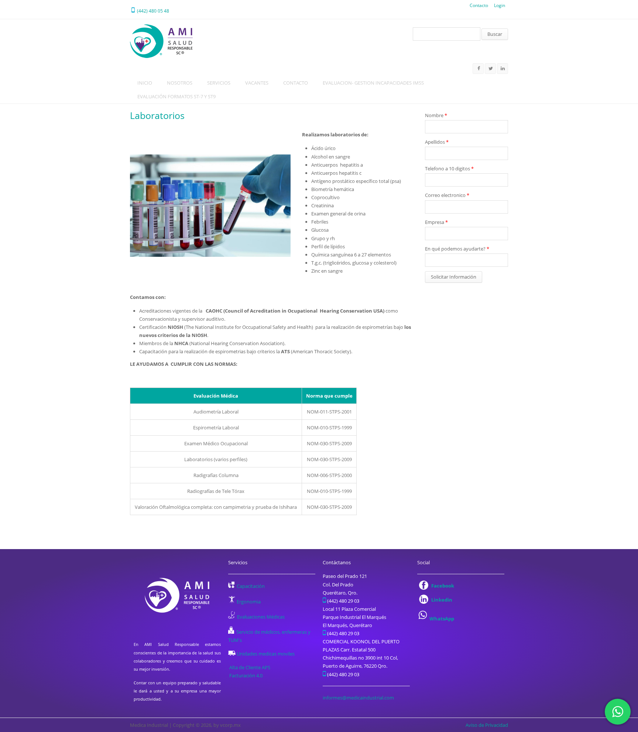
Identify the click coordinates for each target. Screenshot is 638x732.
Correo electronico (447, 195)
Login (499, 5)
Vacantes (256, 82)
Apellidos (437, 142)
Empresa (436, 222)
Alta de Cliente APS (249, 667)
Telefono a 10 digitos (449, 168)
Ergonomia (249, 601)
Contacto (479, 5)
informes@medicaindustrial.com (358, 697)
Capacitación (251, 586)
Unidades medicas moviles (266, 653)
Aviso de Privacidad (487, 725)
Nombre (436, 115)
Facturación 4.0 (246, 675)
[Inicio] (161, 41)
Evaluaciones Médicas (261, 616)
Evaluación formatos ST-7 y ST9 (176, 96)
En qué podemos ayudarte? (457, 248)
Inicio (144, 82)
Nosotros (179, 82)
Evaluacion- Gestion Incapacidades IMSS (373, 82)
